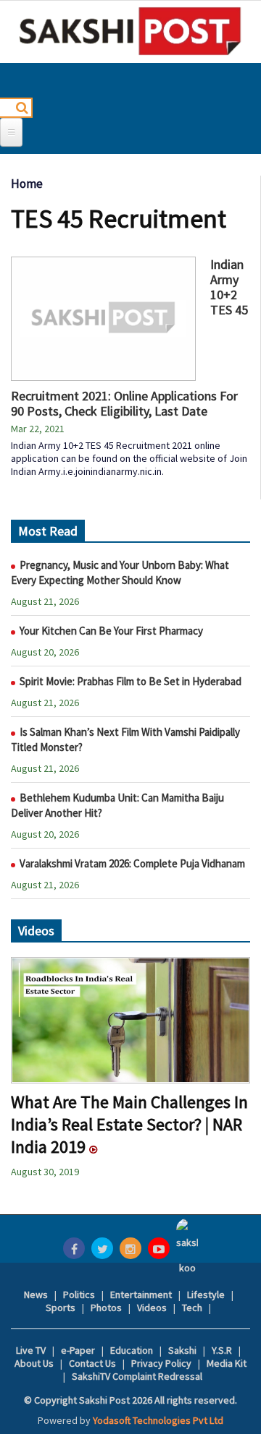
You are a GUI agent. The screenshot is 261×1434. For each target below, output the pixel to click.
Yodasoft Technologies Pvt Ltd (158, 1420)
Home (27, 184)
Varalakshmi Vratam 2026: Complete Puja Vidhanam (132, 863)
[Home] (130, 31)
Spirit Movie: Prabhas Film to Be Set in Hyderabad (130, 681)
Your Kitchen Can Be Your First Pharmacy (111, 630)
